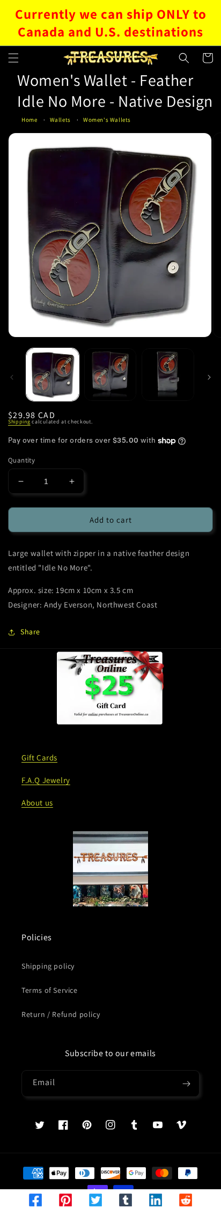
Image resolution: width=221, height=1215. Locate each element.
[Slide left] (12, 377)
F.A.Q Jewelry (45, 780)
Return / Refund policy (60, 1014)
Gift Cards (39, 757)
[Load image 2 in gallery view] (110, 374)
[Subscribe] (186, 1083)
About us (37, 802)
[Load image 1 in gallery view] (52, 374)
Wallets (60, 119)
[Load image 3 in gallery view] (168, 374)
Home (29, 119)
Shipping (19, 421)
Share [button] (30, 631)
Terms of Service (49, 990)
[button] (13, 58)
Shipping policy (48, 966)
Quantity (21, 460)
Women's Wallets (107, 119)
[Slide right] (209, 377)
